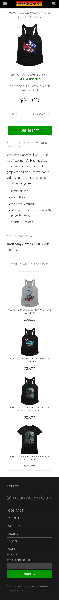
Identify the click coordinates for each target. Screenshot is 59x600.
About (14, 518)
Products (23, 12)
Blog (12, 541)
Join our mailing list (18, 560)
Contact (16, 510)
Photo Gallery (12, 590)
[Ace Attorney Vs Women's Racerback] (29, 45)
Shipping (15, 526)
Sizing (13, 533)
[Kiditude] (29, 3)
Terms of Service (28, 590)
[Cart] (54, 4)
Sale (12, 549)
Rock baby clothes (20, 244)
